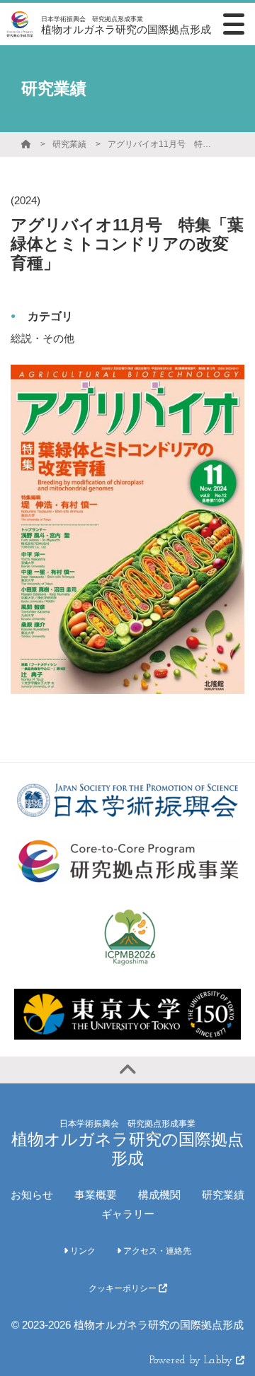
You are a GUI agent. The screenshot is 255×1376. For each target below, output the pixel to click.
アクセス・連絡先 (156, 1251)
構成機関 (159, 1195)
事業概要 (95, 1195)
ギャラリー (127, 1214)
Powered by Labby (192, 1361)
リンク (82, 1251)
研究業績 (69, 144)
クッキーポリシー (124, 1288)
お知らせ (32, 1195)
